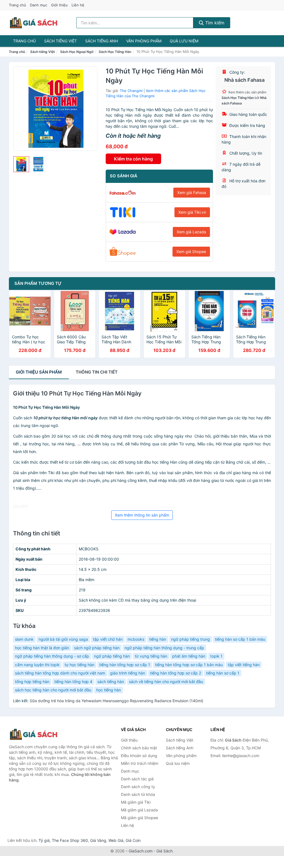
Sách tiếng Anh (101, 41)
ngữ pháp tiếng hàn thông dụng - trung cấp (164, 647)
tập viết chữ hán (108, 639)
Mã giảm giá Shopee (139, 817)
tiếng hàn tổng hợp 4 (73, 681)
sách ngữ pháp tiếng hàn (97, 647)
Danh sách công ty (138, 786)
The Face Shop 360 (70, 840)
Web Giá (115, 840)
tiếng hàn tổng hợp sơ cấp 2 (175, 673)
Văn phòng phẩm (143, 41)
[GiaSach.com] (33, 23)
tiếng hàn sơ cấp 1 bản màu (240, 639)
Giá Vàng (98, 840)
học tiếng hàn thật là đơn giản (42, 647)
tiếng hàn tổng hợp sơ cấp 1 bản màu (189, 664)
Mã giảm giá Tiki (136, 802)
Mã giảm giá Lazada (139, 810)
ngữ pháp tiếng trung (190, 639)
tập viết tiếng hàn (244, 664)
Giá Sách (164, 851)
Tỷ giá (44, 840)
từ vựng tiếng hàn (151, 656)
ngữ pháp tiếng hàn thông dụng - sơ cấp (52, 656)
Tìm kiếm (214, 22)
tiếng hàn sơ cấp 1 (222, 673)
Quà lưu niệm (184, 41)
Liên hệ (78, 5)
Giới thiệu (59, 5)
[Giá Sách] (36, 734)
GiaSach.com (141, 851)
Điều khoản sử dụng (139, 755)
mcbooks (136, 639)
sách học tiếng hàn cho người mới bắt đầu (53, 690)
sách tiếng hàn (110, 681)
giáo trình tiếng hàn (127, 673)
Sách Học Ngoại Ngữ (76, 52)
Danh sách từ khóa (138, 794)
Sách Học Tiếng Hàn (115, 52)
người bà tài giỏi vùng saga (63, 639)
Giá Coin (133, 840)
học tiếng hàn (108, 690)
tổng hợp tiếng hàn (32, 681)
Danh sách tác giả (137, 778)
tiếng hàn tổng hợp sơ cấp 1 (124, 664)
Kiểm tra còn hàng (133, 159)
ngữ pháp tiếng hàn (112, 656)
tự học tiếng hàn (79, 664)
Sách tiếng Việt (60, 41)
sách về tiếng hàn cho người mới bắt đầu (166, 681)
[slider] (21, 164)
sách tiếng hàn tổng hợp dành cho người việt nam (60, 673)
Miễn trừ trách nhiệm (139, 763)
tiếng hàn (157, 639)
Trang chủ (17, 5)
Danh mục (38, 5)
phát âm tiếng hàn (188, 656)
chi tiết (97, 372)
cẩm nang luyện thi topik (37, 664)
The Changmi (131, 90)
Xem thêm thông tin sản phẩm (142, 515)
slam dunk (24, 639)
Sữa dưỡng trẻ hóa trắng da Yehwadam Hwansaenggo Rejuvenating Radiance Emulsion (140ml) (116, 700)
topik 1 (216, 656)
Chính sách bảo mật (139, 747)
